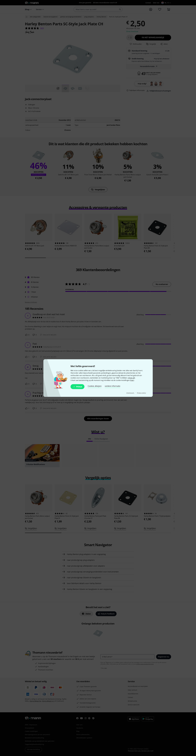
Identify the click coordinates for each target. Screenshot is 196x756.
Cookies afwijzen (94, 386)
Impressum (130, 393)
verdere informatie (112, 386)
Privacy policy (141, 393)
